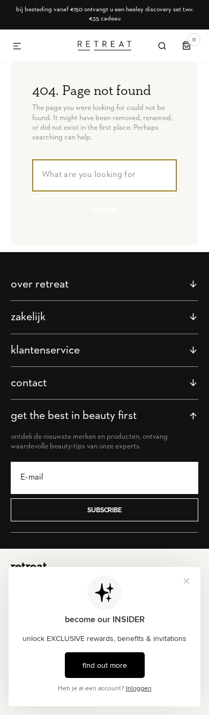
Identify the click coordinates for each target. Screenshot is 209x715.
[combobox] (104, 175)
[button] (17, 46)
